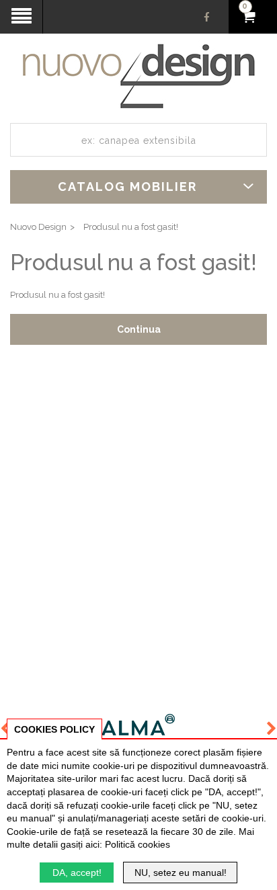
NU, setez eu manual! (180, 872)
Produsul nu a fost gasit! (130, 227)
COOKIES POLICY (54, 729)
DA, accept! (77, 872)
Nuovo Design (38, 227)
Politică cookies (137, 844)
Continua (139, 329)
